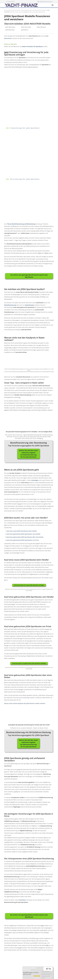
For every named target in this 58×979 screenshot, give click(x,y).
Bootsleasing (29, 305)
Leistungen (34, 480)
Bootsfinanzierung (10, 305)
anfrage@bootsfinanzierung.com (46, 1)
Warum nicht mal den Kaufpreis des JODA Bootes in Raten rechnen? (24, 703)
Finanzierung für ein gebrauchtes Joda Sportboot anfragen (29, 663)
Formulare (22, 900)
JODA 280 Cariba (10, 27)
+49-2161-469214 (11, 1)
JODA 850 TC (24, 30)
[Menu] (52, 5)
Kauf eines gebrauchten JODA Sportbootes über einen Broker (25, 537)
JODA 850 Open (9, 30)
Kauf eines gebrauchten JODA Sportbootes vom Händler (23, 534)
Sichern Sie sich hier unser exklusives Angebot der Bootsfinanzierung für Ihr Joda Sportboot (28, 454)
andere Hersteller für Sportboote (32, 46)
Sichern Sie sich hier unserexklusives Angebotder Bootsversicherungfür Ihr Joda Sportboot (28, 743)
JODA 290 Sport (41, 27)
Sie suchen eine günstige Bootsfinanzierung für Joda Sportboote (29, 276)
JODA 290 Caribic (26, 27)
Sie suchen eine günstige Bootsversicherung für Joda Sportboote (29, 916)
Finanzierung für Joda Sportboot (25, 128)
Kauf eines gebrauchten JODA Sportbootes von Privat (23, 540)
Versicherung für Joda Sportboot (25, 179)
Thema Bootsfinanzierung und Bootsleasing (21, 224)
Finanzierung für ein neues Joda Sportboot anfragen (29, 585)
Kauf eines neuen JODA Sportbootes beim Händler (22, 531)
